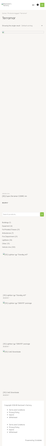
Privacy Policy (14, 412)
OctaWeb (38, 440)
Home (4, 13)
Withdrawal (13, 417)
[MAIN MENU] (42, 5)
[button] (23, 422)
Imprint (11, 415)
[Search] (42, 214)
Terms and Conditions (17, 410)
